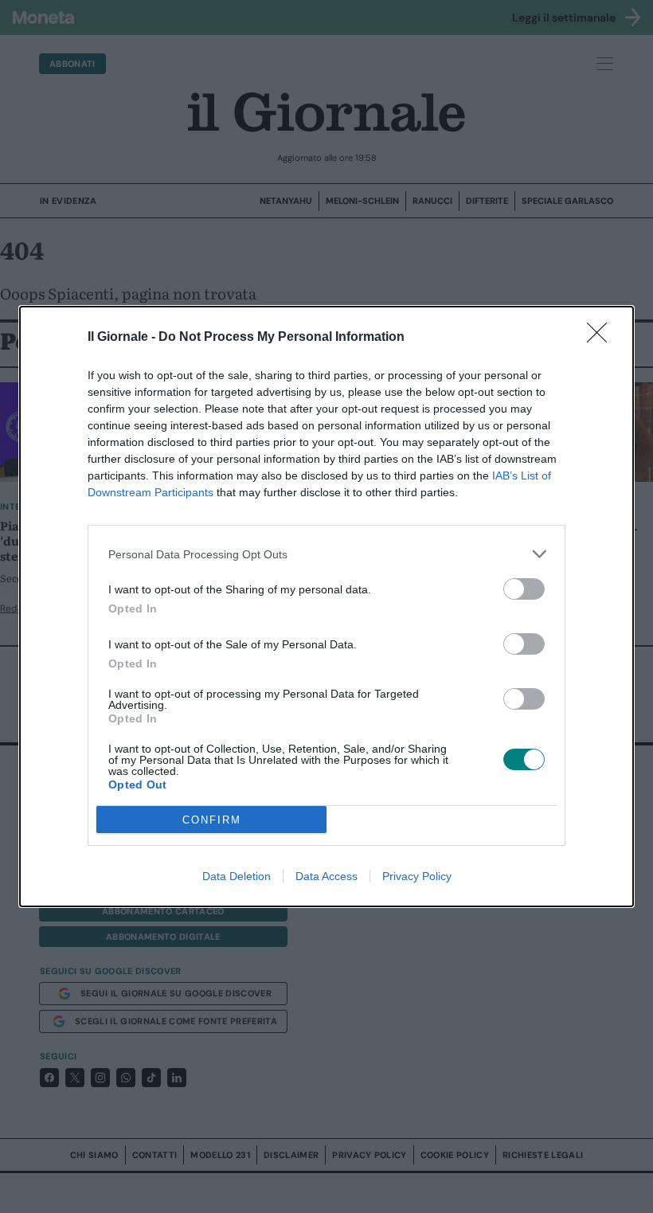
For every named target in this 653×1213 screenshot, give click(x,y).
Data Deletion (236, 876)
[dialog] (326, 606)
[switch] (524, 589)
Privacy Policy (417, 876)
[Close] (602, 338)
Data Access (326, 876)
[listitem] (326, 554)
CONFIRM (211, 820)
